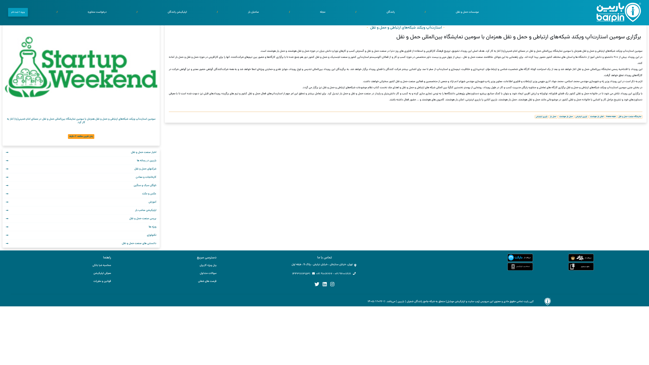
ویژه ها (152, 227)
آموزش (152, 202)
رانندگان (391, 12)
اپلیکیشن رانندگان (177, 12)
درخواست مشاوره (97, 12)
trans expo (611, 116)
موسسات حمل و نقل (467, 12)
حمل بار (553, 116)
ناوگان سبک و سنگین (145, 186)
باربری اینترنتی (581, 116)
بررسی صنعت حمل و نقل (142, 219)
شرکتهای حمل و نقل (145, 169)
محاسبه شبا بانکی (101, 265)
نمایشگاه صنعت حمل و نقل (629, 116)
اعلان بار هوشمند (597, 116)
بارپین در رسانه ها (146, 161)
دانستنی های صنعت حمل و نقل (139, 243)
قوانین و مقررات (102, 281)
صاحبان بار (253, 12)
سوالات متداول (208, 273)
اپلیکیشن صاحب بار (145, 210)
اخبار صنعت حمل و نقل (143, 152)
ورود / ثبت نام (18, 12)
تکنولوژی (151, 235)
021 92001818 (343, 274)
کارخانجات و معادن (146, 177)
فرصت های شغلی (207, 281)
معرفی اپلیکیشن (102, 273)
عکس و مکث (149, 194)
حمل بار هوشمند (566, 116)
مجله (322, 12)
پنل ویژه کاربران (208, 265)
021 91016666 (324, 274)
